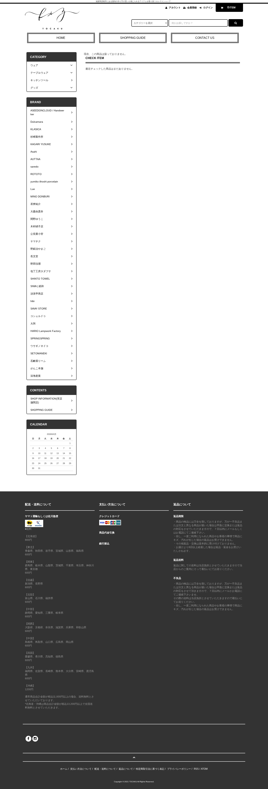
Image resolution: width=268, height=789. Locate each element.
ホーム (63, 768)
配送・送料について (105, 768)
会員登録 (192, 7)
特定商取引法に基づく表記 (150, 768)
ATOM (204, 768)
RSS (196, 768)
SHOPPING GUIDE (133, 37)
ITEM (231, 7)
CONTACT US (204, 37)
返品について (126, 768)
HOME (61, 37)
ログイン (208, 7)
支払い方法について (81, 768)
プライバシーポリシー (179, 768)
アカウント (175, 7)
